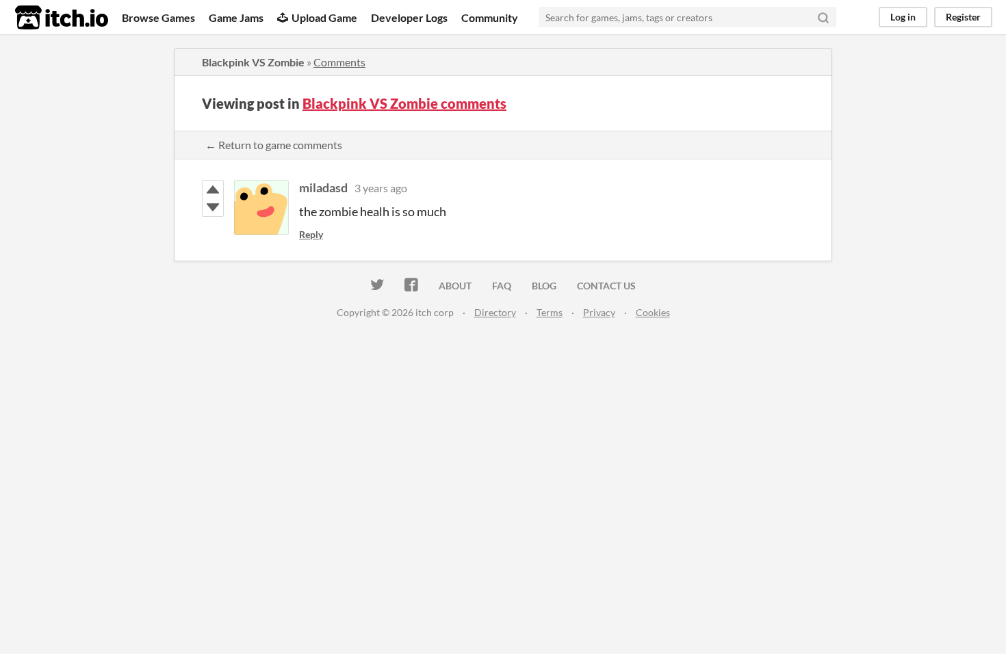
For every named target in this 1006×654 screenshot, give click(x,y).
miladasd (323, 187)
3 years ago (380, 187)
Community (489, 17)
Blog (544, 285)
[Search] (823, 17)
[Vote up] (213, 189)
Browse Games (158, 17)
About (455, 285)
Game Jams (236, 17)
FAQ (501, 285)
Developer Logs (409, 17)
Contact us (606, 285)
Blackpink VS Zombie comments (404, 103)
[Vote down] (213, 207)
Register (963, 17)
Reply (311, 234)
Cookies (653, 312)
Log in (903, 17)
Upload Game (324, 17)
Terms (550, 312)
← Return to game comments (273, 144)
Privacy (599, 312)
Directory (495, 312)
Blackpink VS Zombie (253, 61)
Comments (339, 61)
